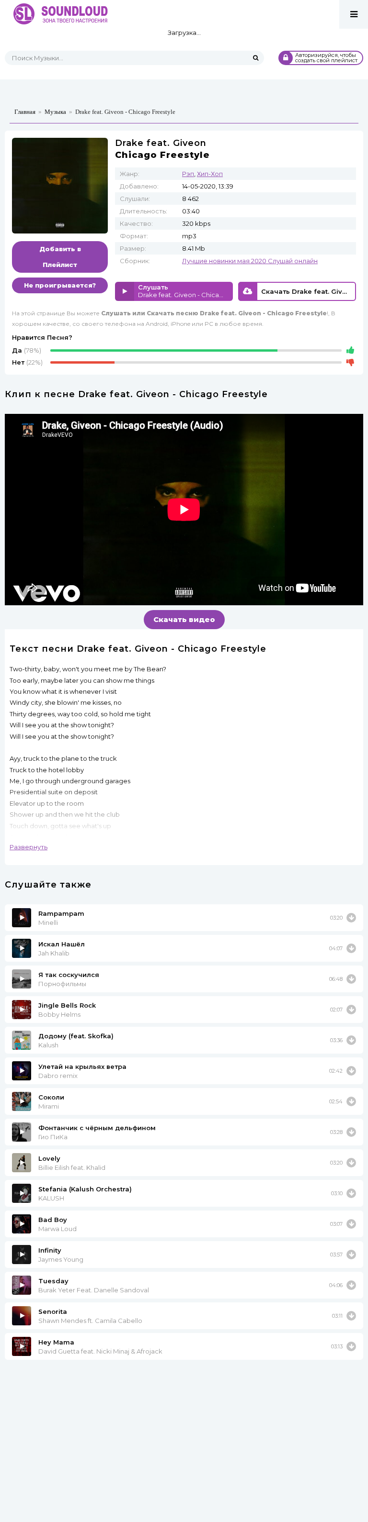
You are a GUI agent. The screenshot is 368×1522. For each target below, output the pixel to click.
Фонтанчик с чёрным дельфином (97, 1128)
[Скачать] (351, 917)
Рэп (188, 174)
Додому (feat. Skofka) (76, 1036)
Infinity (49, 1250)
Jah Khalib (53, 953)
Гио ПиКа (53, 1137)
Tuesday (53, 1281)
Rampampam (61, 913)
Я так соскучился (68, 974)
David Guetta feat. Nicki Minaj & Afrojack (100, 1351)
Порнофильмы (62, 984)
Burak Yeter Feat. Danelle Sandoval (93, 1290)
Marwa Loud (57, 1229)
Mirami (48, 1106)
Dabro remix (58, 1075)
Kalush (48, 1045)
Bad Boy (52, 1219)
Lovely (49, 1158)
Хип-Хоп (210, 174)
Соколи (51, 1097)
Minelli (48, 922)
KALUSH (51, 1198)
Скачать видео (184, 619)
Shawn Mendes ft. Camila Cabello (90, 1320)
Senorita (52, 1311)
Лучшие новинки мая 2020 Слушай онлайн (250, 261)
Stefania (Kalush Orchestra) (85, 1189)
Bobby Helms (59, 1014)
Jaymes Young (60, 1259)
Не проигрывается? (60, 285)
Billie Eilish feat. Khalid (71, 1167)
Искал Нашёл (61, 944)
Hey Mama (56, 1342)
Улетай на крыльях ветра (82, 1066)
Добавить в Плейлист (60, 256)
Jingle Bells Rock (67, 1005)
